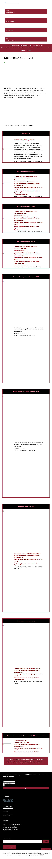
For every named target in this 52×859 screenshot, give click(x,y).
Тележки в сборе (20, 333)
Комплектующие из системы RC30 (25, 335)
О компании (6, 796)
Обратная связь (46, 849)
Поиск (46, 841)
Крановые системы (7, 830)
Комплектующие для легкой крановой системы (28, 161)
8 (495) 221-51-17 (10, 11)
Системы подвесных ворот (9, 826)
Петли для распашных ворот (10, 827)
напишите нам (9, 30)
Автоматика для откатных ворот (10, 829)
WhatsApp (5, 811)
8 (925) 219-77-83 (10, 20)
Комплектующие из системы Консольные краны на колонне (29, 682)
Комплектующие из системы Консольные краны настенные (28, 567)
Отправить (26, 788)
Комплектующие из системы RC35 (25, 450)
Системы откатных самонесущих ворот (12, 824)
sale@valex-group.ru (11, 39)
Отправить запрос (9, 847)
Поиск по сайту (7, 839)
